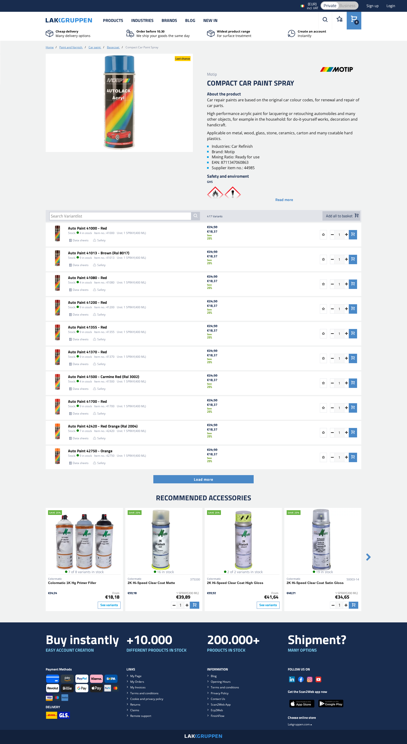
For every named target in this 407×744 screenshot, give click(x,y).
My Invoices (138, 687)
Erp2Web (217, 710)
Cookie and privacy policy (146, 699)
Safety (101, 240)
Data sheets (81, 240)
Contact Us (218, 699)
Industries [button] (142, 20)
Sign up (372, 5)
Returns (135, 705)
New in (210, 20)
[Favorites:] (339, 20)
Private (330, 5)
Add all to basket (340, 216)
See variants (109, 605)
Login (391, 5)
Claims (134, 710)
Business (347, 5)
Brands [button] (169, 20)
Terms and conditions (144, 693)
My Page (136, 676)
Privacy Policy (219, 693)
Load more (203, 479)
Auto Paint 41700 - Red (87, 401)
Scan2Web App (221, 705)
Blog (190, 20)
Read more (284, 199)
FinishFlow (217, 716)
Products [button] (113, 20)
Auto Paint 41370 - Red (87, 352)
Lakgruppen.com (299, 724)
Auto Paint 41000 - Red (87, 228)
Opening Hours (221, 682)
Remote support (140, 716)
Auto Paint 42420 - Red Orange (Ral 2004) (103, 426)
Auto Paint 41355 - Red (87, 327)
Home (50, 47)
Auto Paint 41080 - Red (87, 277)
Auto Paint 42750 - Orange (90, 451)
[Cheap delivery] (49, 33)
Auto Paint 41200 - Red (87, 302)
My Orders (137, 682)
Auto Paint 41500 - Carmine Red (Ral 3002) (103, 376)
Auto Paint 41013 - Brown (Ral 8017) (98, 253)
